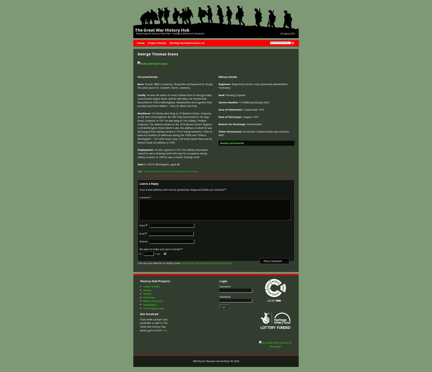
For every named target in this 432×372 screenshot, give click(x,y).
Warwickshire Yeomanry (186, 171)
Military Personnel (153, 301)
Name (143, 225)
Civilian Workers (151, 286)
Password (224, 296)
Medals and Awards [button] (232, 143)
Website (143, 241)
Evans (146, 171)
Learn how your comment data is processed (206, 263)
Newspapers (150, 304)
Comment (145, 197)
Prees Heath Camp (153, 308)
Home (140, 43)
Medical (147, 293)
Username (225, 286)
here (164, 330)
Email (143, 233)
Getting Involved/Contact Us (187, 43)
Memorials (149, 297)
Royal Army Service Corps (162, 171)
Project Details (157, 43)
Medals (147, 290)
